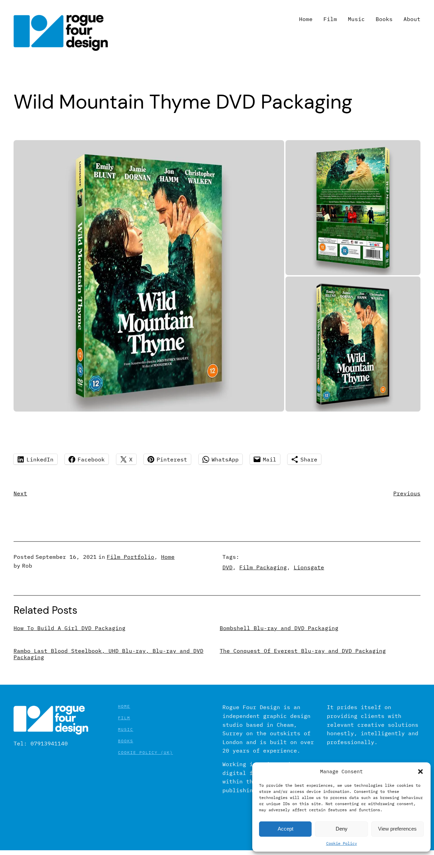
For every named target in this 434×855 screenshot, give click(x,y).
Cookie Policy (341, 843)
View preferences (397, 829)
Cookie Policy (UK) (145, 752)
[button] (420, 771)
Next (20, 493)
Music (125, 729)
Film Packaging (263, 567)
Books (125, 740)
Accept (285, 829)
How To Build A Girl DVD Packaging (69, 628)
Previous (406, 493)
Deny (342, 829)
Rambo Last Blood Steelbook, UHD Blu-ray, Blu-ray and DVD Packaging (108, 654)
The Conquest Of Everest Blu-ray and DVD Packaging (303, 651)
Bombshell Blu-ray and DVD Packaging (279, 628)
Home (168, 556)
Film (124, 717)
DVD (227, 567)
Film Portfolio (130, 556)
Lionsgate (309, 567)
